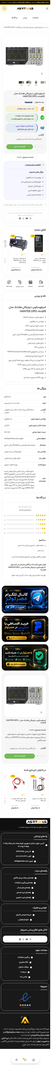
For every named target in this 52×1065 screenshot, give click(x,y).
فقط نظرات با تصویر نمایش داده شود (30, 545)
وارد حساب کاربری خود (23, 575)
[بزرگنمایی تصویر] (42, 73)
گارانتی (41, 135)
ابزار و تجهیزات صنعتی (33, 734)
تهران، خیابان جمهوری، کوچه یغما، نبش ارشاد (23, 843)
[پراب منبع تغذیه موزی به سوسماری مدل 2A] (18, 783)
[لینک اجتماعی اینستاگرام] (30, 219)
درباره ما (23, 972)
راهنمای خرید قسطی (23, 892)
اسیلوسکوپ (21, 734)
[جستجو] (4, 8)
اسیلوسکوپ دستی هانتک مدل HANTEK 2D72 (39, 260)
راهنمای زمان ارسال (23, 887)
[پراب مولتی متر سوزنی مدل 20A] (38, 783)
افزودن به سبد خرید (19, 146)
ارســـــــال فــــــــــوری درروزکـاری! (25, 109)
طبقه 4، (26, 846)
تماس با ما (23, 977)
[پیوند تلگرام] (20, 219)
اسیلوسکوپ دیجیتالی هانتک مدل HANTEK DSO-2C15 (19, 260)
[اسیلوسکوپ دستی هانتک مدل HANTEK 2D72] (38, 243)
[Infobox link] (41, 283)
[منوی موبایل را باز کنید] (47, 8)
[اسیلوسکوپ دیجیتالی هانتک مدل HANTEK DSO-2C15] (18, 243)
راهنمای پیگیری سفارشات (24, 882)
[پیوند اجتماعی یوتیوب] (27, 219)
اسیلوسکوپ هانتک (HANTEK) (22, 737)
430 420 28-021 (21, 856)
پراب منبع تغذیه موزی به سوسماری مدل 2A (18, 800)
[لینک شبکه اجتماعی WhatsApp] (23, 219)
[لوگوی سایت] (25, 8)
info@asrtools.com (21, 861)
